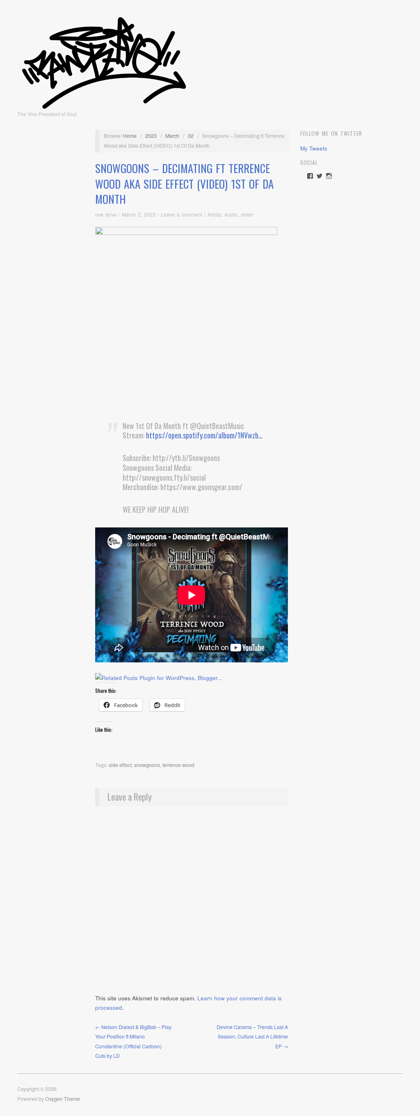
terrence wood (178, 765)
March (172, 135)
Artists (214, 214)
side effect (120, 765)
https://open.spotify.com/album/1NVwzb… (204, 435)
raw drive (105, 214)
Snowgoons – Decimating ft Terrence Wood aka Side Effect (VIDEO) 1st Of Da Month (184, 184)
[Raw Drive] (104, 60)
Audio (230, 214)
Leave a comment (181, 214)
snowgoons (147, 765)
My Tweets (313, 148)
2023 (151, 135)
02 (191, 135)
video (247, 214)
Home (130, 135)
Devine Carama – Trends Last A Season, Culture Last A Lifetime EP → (252, 1036)
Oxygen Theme (62, 1098)
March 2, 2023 (138, 214)
